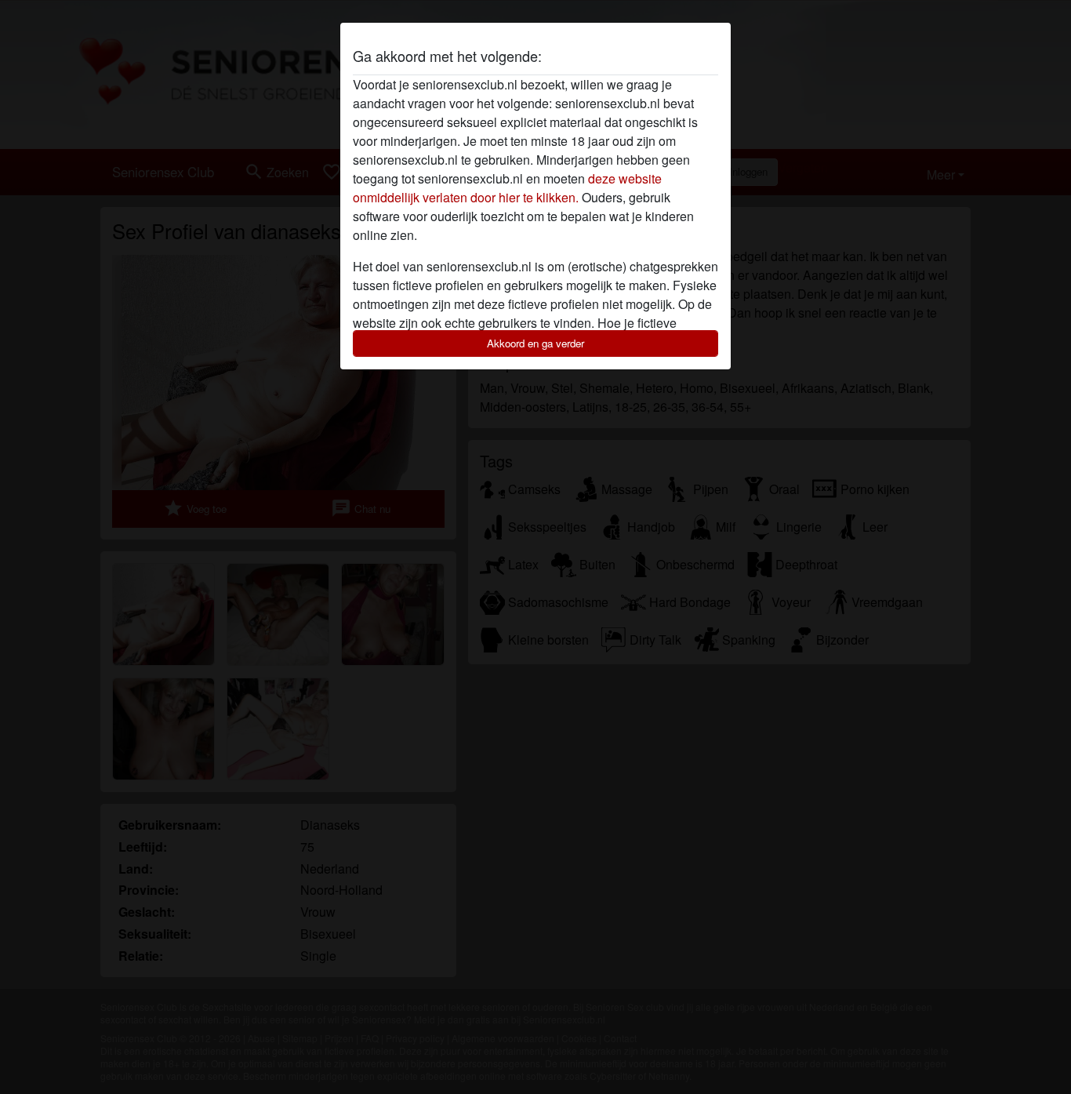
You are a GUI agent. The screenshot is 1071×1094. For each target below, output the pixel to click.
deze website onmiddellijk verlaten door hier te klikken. (507, 187)
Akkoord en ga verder (535, 343)
